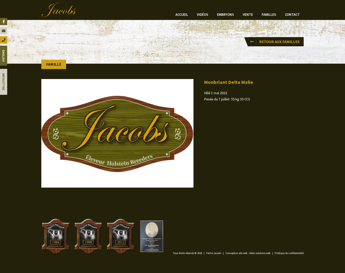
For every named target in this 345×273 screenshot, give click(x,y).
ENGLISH (4, 56)
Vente (248, 14)
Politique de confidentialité (289, 253)
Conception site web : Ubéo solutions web (248, 253)
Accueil (181, 14)
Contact (292, 14)
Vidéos (202, 14)
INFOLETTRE (4, 81)
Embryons (225, 14)
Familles (269, 14)
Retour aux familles (279, 41)
